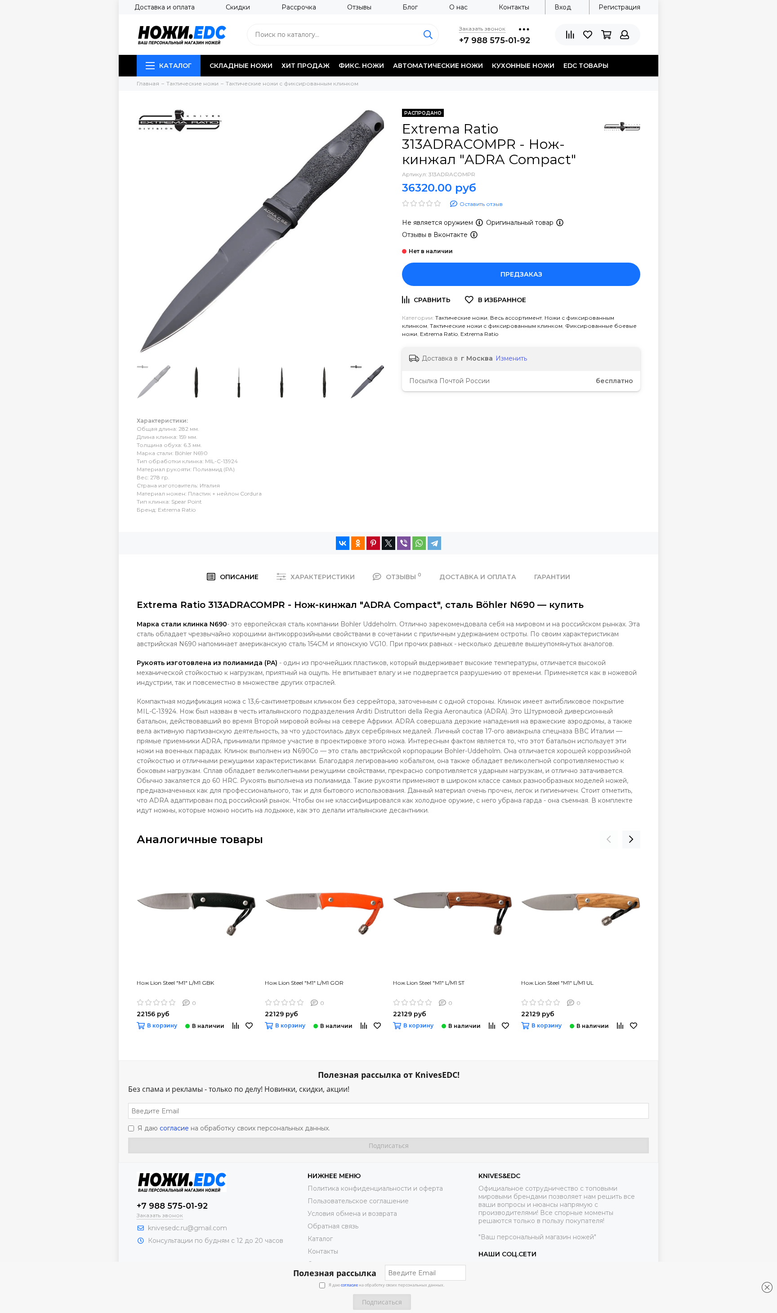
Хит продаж (305, 66)
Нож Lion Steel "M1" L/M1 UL (557, 982)
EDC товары (585, 66)
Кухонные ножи (523, 66)
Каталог (175, 66)
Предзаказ (521, 274)
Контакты (514, 7)
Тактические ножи (461, 317)
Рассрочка (298, 7)
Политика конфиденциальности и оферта (375, 1188)
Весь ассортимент (516, 317)
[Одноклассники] (358, 543)
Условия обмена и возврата (352, 1214)
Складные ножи (241, 66)
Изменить (511, 358)
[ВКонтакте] (342, 543)
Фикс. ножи (361, 66)
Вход (562, 7)
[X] (388, 543)
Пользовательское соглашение (358, 1201)
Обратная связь (333, 1226)
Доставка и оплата (164, 7)
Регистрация (619, 7)
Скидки (238, 7)
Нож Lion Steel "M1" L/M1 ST (428, 982)
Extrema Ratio (439, 333)
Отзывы (359, 7)
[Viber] (404, 543)
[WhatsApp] (419, 543)
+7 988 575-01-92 (494, 40)
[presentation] (609, 840)
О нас (458, 7)
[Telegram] (434, 543)
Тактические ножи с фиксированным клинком (496, 325)
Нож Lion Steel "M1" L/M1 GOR (304, 982)
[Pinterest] (373, 543)
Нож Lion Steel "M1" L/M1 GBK (175, 982)
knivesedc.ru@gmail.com (187, 1228)
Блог (410, 7)
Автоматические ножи (438, 66)
